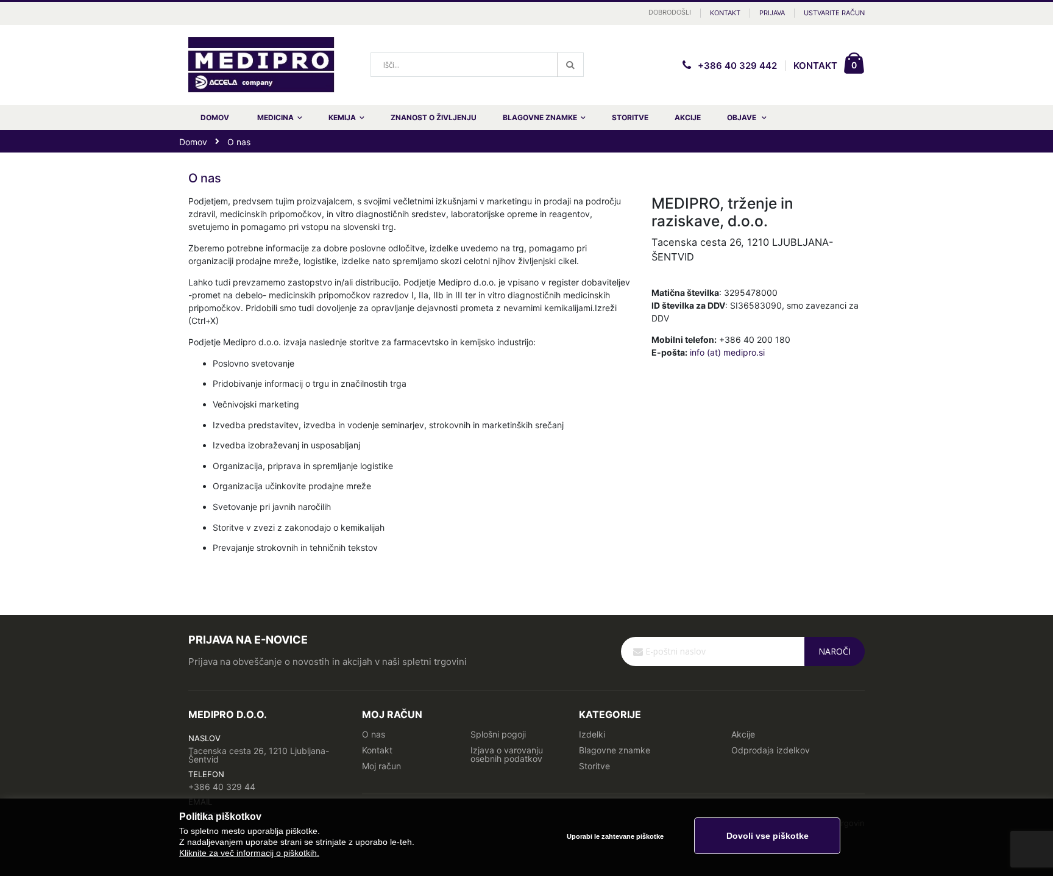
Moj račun (381, 766)
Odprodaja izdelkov (770, 750)
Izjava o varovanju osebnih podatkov (506, 754)
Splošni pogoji (498, 734)
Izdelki (592, 734)
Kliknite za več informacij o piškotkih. (249, 853)
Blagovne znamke (614, 750)
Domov (193, 142)
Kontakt (725, 13)
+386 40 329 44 (221, 786)
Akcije (743, 734)
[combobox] (477, 64)
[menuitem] (747, 117)
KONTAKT (815, 65)
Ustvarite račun (834, 13)
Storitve (594, 766)
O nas (373, 734)
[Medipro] (261, 65)
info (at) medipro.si (727, 352)
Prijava (772, 13)
